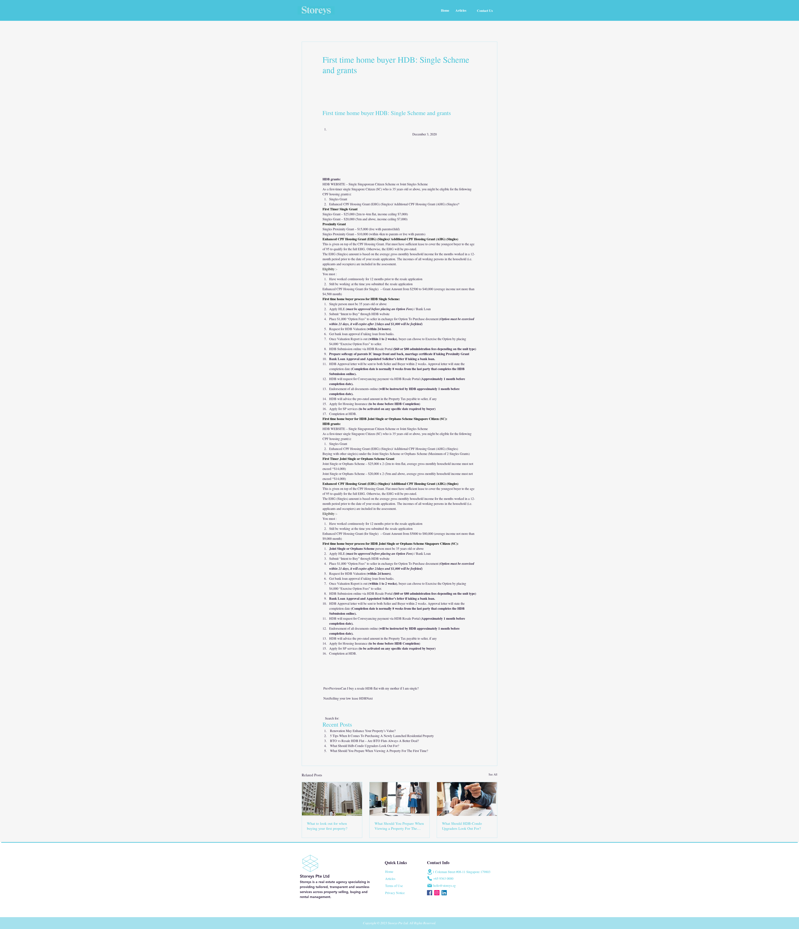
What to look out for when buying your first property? (327, 826)
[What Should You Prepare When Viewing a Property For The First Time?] (400, 799)
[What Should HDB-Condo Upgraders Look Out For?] (467, 799)
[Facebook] (429, 892)
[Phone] (429, 878)
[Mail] (429, 885)
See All (493, 774)
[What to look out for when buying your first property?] (332, 799)
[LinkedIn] (444, 892)
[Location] (429, 872)
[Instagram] (436, 892)
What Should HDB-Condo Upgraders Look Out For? (462, 826)
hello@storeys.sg (444, 885)
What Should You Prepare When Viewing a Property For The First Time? (399, 826)
